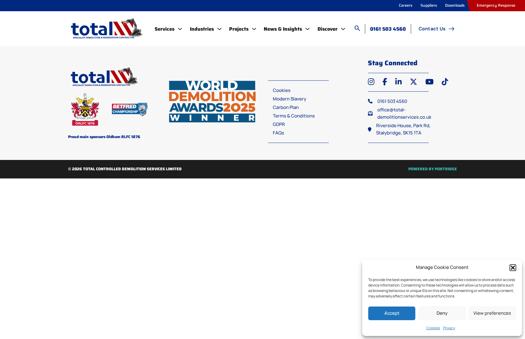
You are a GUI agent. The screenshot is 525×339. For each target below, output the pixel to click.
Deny (442, 313)
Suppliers (428, 5)
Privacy (449, 328)
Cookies (433, 328)
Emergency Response (496, 5)
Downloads (455, 5)
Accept (392, 313)
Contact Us (432, 28)
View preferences (492, 313)
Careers (405, 5)
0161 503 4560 (388, 29)
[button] (513, 268)
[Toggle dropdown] (179, 28)
